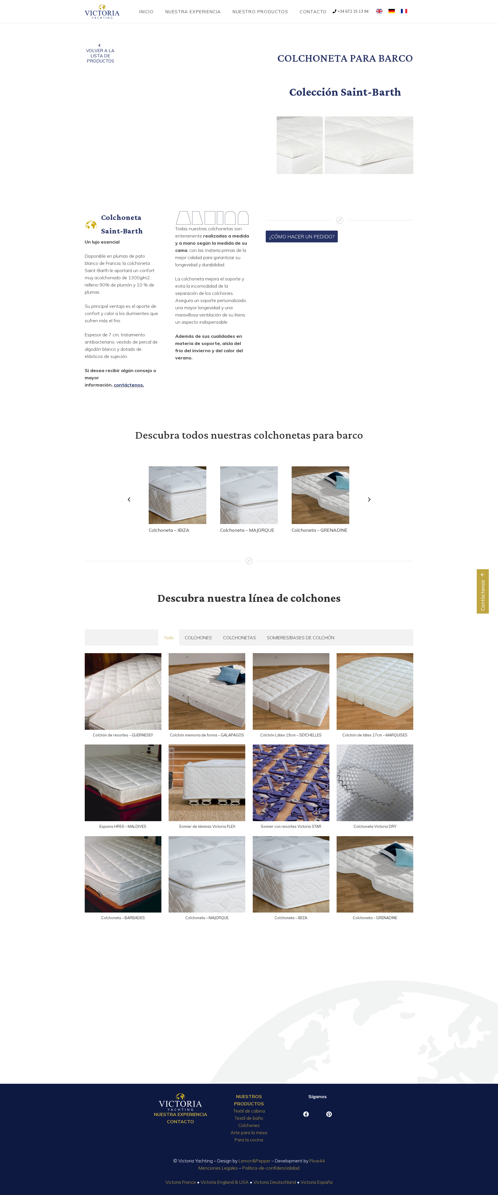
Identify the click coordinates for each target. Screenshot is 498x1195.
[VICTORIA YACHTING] (102, 11)
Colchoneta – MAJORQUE (247, 530)
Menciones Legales (218, 1168)
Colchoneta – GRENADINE (320, 530)
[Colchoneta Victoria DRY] (375, 782)
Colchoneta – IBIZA (169, 530)
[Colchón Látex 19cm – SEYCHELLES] (291, 691)
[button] (292, 11)
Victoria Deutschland (274, 1182)
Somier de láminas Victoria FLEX (207, 826)
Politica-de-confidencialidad (270, 1168)
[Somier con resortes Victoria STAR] (291, 782)
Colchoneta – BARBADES (123, 917)
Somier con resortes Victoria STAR (291, 826)
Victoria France (180, 1182)
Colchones (249, 1125)
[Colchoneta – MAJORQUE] (249, 495)
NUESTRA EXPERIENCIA (180, 1114)
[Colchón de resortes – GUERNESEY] (123, 691)
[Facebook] (306, 1114)
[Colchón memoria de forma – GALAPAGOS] (207, 691)
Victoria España (317, 1182)
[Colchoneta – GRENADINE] (320, 495)
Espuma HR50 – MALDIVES (122, 826)
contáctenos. (129, 385)
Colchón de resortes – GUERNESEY (123, 735)
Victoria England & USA (225, 1182)
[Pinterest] (329, 1114)
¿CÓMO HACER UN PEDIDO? (302, 236)
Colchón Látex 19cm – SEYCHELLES (291, 735)
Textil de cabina (249, 1111)
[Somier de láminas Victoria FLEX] (207, 782)
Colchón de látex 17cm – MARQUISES (375, 735)
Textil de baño (249, 1118)
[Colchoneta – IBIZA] (177, 495)
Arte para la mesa (249, 1132)
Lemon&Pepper (254, 1161)
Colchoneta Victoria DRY (375, 826)
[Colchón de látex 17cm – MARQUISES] (375, 691)
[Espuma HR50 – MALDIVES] (123, 782)
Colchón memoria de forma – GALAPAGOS (207, 735)
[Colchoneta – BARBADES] (123, 874)
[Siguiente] (369, 500)
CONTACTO (180, 1121)
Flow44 (317, 1161)
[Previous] (129, 500)
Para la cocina (249, 1140)
